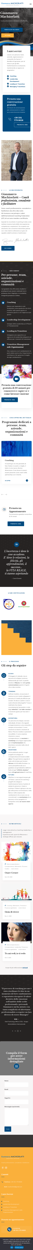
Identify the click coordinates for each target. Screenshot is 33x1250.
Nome (6, 1081)
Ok (12, 1247)
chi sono (7, 35)
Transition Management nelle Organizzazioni (12, 1211)
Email (6, 1089)
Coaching (11, 302)
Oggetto (7, 1098)
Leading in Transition (17, 331)
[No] (31, 1244)
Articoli (25, 967)
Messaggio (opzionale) (12, 1106)
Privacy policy (19, 1247)
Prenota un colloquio (11, 29)
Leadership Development (11, 1204)
